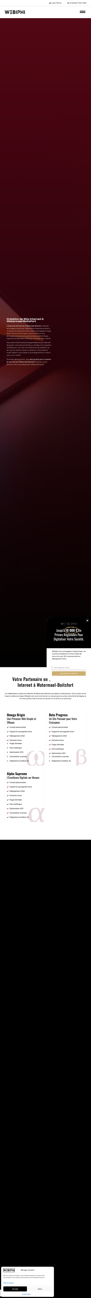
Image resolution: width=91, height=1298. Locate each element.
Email (54, 665)
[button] (87, 620)
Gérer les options (8, 1283)
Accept (15, 1289)
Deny (40, 1289)
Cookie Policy (26, 1294)
